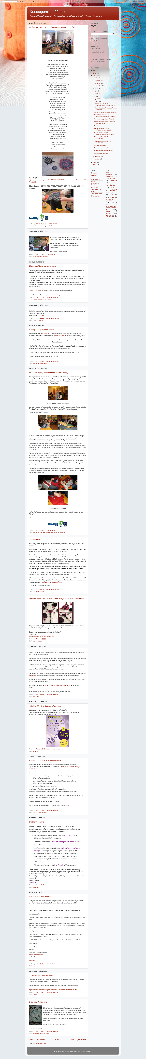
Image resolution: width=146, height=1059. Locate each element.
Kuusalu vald (95, 187)
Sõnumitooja (95, 196)
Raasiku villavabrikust (36, 290)
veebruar (98, 156)
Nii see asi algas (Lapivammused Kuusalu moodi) (48, 373)
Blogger (89, 1051)
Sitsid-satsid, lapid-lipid (38, 1002)
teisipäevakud (47, 226)
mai (96, 96)
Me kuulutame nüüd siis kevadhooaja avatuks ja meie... (104, 133)
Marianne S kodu (96, 193)
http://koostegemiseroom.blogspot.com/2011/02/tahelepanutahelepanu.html (53, 990)
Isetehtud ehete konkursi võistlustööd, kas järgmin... (103, 129)
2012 (95, 73)
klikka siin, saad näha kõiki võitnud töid (41, 636)
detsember (98, 78)
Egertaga (32, 675)
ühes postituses (45, 333)
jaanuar (97, 159)
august (97, 88)
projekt (40, 226)
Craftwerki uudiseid (36, 822)
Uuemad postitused (37, 1039)
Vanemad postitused (77, 1039)
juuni (96, 93)
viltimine (49, 300)
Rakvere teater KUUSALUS (40, 897)
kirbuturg (35, 751)
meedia (35, 320)
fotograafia (36, 591)
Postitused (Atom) (40, 1043)
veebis (41, 315)
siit (68, 805)
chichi (80, 1051)
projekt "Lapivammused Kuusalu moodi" (57, 685)
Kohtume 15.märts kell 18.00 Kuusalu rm (45, 761)
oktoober (98, 83)
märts (97, 101)
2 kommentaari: (51, 530)
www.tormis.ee (33, 960)
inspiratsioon (37, 256)
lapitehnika (44, 256)
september (98, 86)
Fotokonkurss (34, 540)
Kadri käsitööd (95, 179)
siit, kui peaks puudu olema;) (50, 295)
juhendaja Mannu (60, 336)
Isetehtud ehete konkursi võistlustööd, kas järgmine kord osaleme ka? (56, 599)
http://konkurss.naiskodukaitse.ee (51, 582)
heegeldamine (109, 176)
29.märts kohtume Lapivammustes (42, 266)
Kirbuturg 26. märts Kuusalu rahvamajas (45, 706)
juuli (96, 91)
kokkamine (114, 188)
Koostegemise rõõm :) (47, 12)
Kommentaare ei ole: (52, 297)
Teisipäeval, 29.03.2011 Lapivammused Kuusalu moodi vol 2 (53, 27)
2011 (94, 75)
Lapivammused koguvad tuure (41, 975)
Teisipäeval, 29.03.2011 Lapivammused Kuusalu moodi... (105, 104)
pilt (106, 197)
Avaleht (57, 1039)
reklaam (40, 320)
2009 (95, 165)
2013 (95, 70)
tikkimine (108, 211)
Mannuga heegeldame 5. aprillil (41, 330)
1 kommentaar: (52, 223)
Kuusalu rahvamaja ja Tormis (95, 183)
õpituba (109, 216)
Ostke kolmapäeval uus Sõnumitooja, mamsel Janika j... (105, 115)
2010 (95, 162)
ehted (34, 641)
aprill (96, 99)
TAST (107, 204)
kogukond (36, 696)
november (98, 80)
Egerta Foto (94, 173)
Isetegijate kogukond (94, 176)
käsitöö (35, 226)
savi (113, 202)
